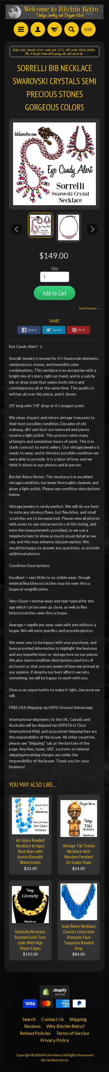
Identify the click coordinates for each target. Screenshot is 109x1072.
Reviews (32, 1026)
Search (29, 1019)
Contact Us (52, 1019)
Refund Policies (35, 1033)
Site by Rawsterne (54, 1060)
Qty (54, 268)
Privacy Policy (54, 1040)
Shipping (78, 1019)
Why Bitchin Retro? (65, 1026)
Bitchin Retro (52, 1055)
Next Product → (89, 308)
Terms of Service (72, 1033)
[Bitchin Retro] (55, 12)
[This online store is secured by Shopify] (54, 994)
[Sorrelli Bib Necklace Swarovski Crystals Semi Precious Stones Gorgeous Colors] (40, 225)
